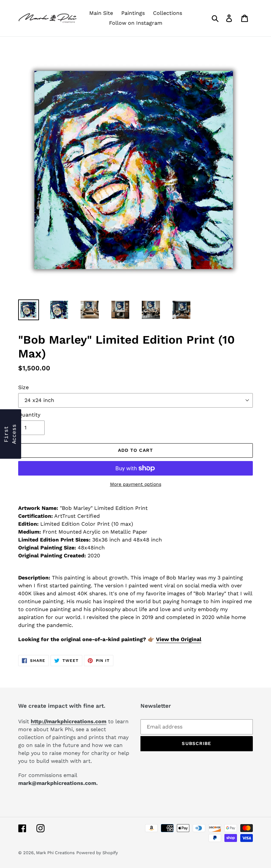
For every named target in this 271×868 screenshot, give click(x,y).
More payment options (135, 484)
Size (23, 387)
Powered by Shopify (97, 852)
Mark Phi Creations (55, 852)
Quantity (29, 415)
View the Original (178, 639)
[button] (10, 434)
